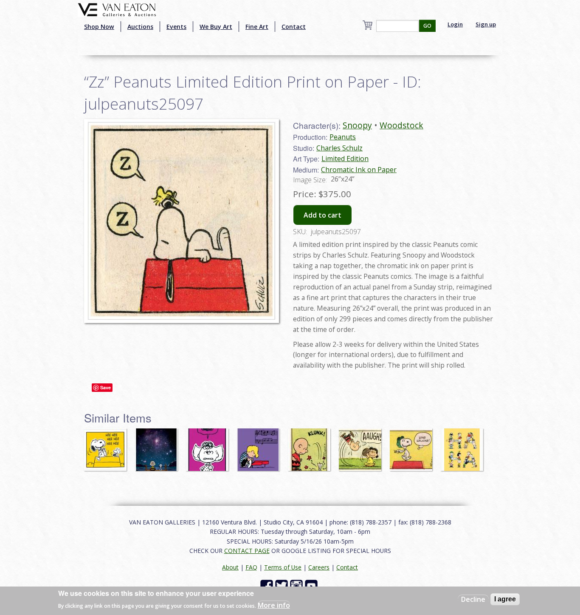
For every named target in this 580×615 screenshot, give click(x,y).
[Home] (117, 9)
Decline (473, 599)
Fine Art (256, 27)
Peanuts (342, 137)
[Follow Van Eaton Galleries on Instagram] (297, 585)
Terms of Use (282, 567)
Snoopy (357, 125)
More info (274, 604)
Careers (318, 567)
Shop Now (99, 27)
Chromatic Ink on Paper (359, 169)
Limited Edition (345, 158)
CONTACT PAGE (247, 551)
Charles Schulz (339, 148)
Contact (294, 27)
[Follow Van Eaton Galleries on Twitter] (282, 585)
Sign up (486, 24)
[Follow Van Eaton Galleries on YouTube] (312, 585)
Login (455, 24)
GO (427, 25)
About (230, 567)
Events (176, 27)
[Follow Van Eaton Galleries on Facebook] (267, 585)
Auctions (140, 27)
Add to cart (322, 215)
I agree (505, 599)
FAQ (251, 567)
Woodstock (401, 125)
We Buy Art (216, 27)
